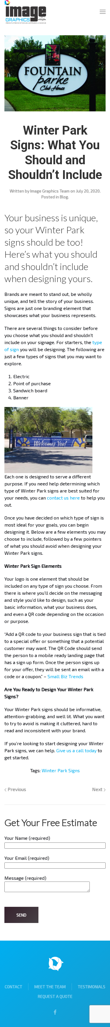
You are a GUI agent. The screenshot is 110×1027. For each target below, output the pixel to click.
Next (98, 789)
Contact (13, 986)
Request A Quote (55, 996)
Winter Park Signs (61, 770)
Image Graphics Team (50, 190)
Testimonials (91, 986)
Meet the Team (50, 986)
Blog (64, 196)
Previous (16, 789)
